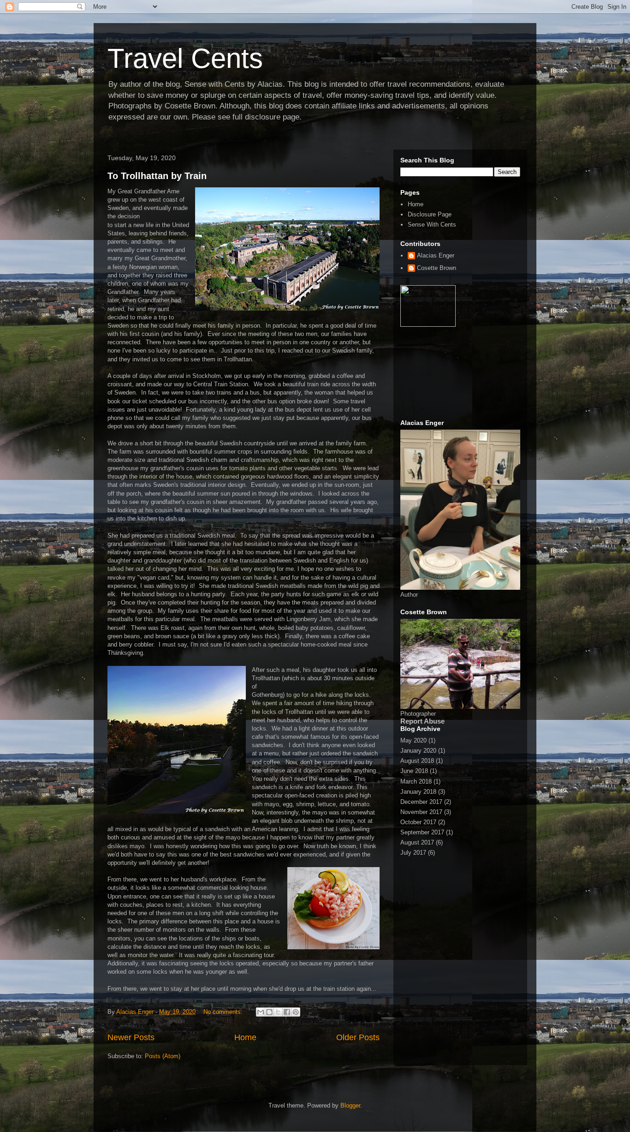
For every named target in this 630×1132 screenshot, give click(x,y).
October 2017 (418, 822)
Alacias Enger (435, 255)
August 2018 (417, 760)
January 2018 (418, 791)
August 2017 (417, 842)
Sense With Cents (432, 224)
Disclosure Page (430, 214)
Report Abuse (422, 721)
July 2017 (413, 852)
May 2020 (413, 740)
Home (245, 1037)
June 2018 (414, 770)
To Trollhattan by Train (157, 176)
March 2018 (416, 781)
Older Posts (358, 1037)
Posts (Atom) (162, 1056)
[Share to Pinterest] (295, 1012)
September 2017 (422, 832)
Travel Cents (185, 58)
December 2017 (421, 801)
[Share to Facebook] (286, 1012)
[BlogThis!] (269, 1012)
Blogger (350, 1105)
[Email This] (260, 1012)
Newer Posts (131, 1037)
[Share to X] (278, 1012)
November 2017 (421, 812)
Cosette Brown (436, 267)
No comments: (223, 1011)
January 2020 (418, 750)
